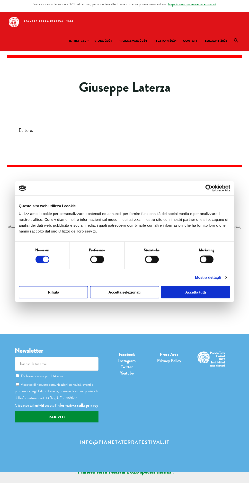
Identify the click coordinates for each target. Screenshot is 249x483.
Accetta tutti (195, 292)
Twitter (127, 367)
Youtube (127, 373)
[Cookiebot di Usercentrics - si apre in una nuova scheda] (209, 188)
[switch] (97, 259)
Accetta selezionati (124, 292)
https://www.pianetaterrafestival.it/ (192, 4)
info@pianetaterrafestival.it (124, 442)
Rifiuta (53, 292)
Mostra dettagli (208, 277)
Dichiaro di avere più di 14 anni (42, 376)
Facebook (127, 354)
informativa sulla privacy (77, 405)
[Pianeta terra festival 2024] (14, 21)
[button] (236, 42)
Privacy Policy (169, 361)
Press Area (169, 354)
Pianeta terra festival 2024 (48, 21)
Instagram (127, 361)
